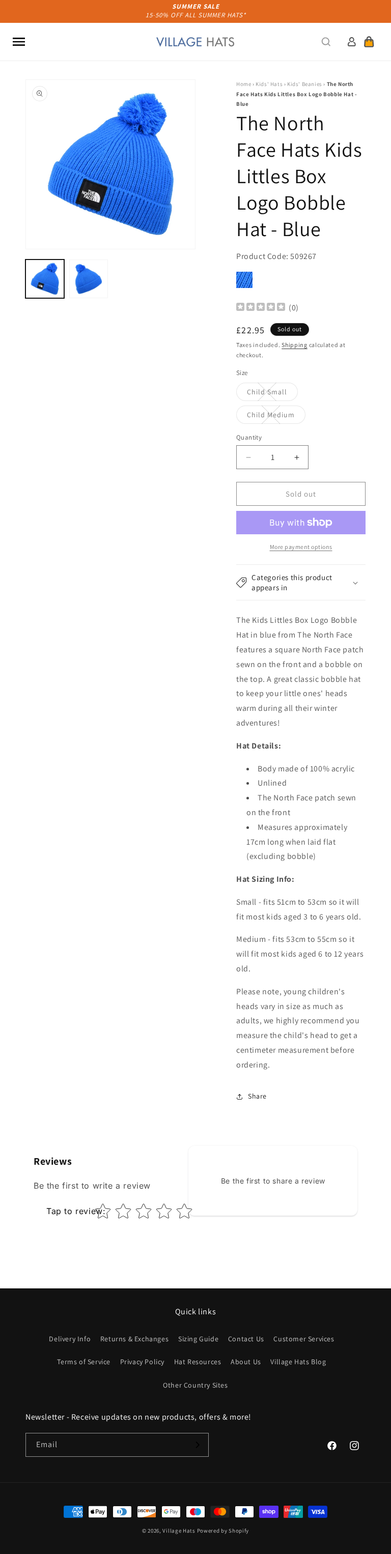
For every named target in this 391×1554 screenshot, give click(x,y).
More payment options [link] (301, 547)
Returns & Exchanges (134, 1338)
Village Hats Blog (298, 1361)
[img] (260, 308)
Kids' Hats (269, 84)
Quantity (249, 437)
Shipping (295, 345)
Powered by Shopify (223, 1530)
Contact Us (246, 1338)
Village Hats (178, 1530)
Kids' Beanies (304, 84)
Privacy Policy (142, 1361)
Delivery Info (70, 1338)
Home (243, 84)
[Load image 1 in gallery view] (44, 279)
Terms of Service (83, 1361)
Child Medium (276, 417)
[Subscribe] (197, 1445)
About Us (246, 1361)
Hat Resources (197, 1361)
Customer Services (303, 1338)
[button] (19, 42)
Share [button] (257, 1096)
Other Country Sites (195, 1385)
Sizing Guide (198, 1338)
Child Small (272, 394)
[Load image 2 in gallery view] (88, 279)
